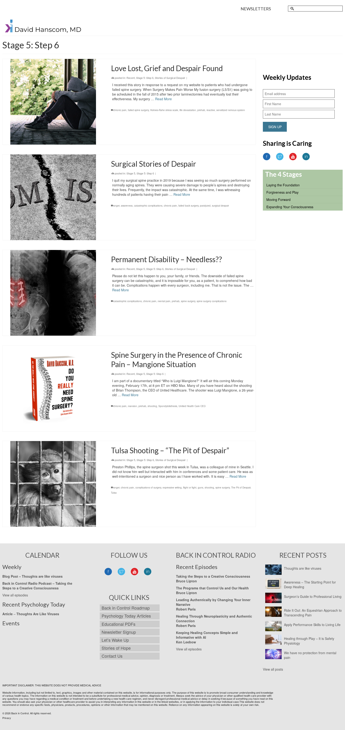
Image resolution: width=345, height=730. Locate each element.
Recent (130, 78)
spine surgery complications (211, 301)
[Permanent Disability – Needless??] (53, 293)
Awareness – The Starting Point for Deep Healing (310, 584)
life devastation (188, 110)
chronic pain (119, 110)
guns (200, 487)
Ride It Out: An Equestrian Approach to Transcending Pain (313, 612)
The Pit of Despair (240, 487)
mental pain (164, 301)
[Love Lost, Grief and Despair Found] (53, 102)
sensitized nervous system (230, 110)
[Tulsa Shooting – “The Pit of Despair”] (53, 484)
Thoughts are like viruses (302, 568)
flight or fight (189, 487)
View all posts (273, 669)
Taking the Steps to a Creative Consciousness (37, 585)
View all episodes (15, 595)
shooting (152, 406)
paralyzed (205, 205)
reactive (211, 110)
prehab (201, 110)
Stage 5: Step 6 (144, 78)
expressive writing (172, 487)
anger (116, 205)
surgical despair (220, 205)
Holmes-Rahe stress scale (164, 110)
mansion (132, 406)
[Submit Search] (291, 9)
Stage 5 (130, 173)
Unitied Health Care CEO (192, 406)
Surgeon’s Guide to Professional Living (312, 596)
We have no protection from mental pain (310, 655)
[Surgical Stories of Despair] (53, 197)
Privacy (6, 718)
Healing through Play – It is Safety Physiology (309, 640)
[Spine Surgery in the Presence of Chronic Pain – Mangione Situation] (53, 388)
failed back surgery (188, 205)
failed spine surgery (138, 110)
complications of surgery (148, 487)
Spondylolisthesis (167, 406)
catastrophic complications (148, 205)
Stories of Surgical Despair (170, 78)
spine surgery (188, 301)
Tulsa (114, 492)
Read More (163, 98)
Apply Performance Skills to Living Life (312, 624)
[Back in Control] (43, 27)
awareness (127, 205)
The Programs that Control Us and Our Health (212, 588)
